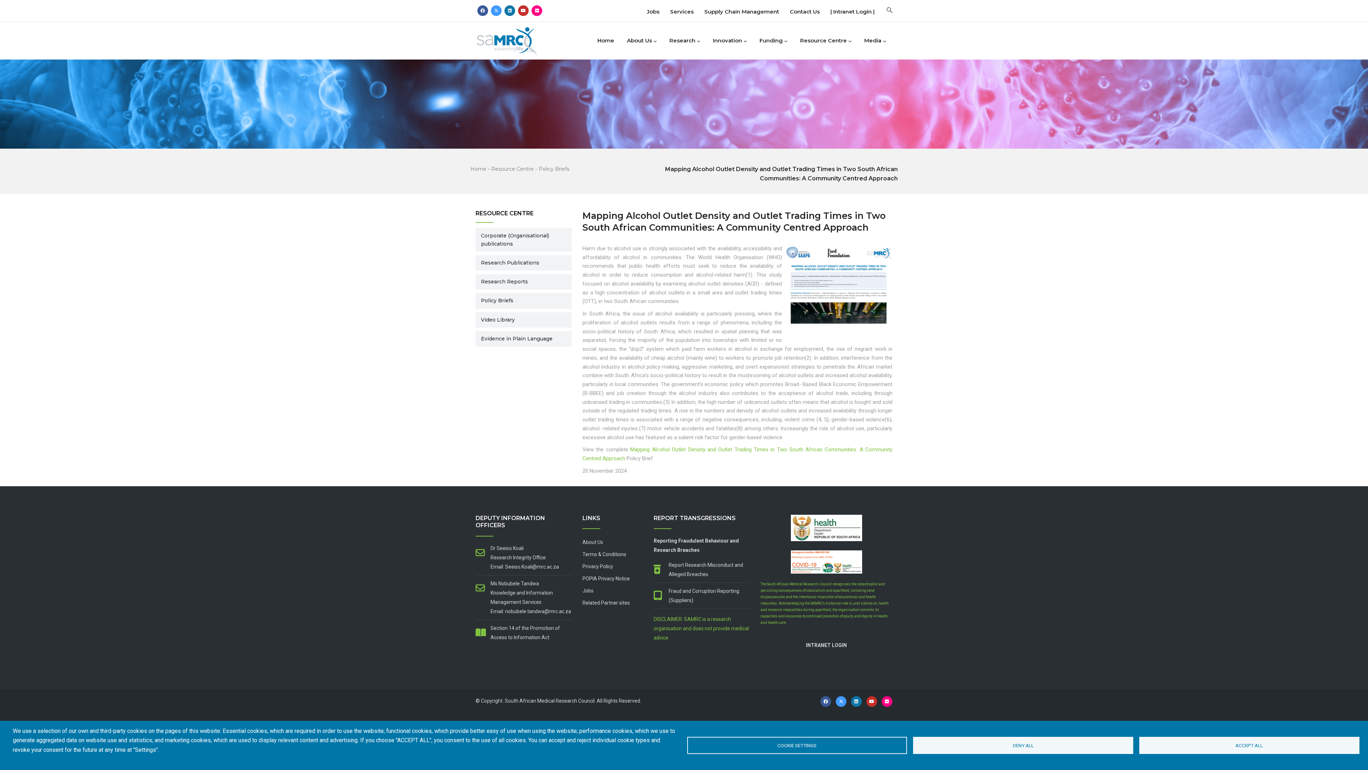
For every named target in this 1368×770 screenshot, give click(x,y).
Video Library (498, 320)
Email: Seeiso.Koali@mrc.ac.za (525, 567)
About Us (639, 40)
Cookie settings (797, 745)
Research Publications (510, 263)
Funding (771, 40)
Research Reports (504, 281)
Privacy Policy (597, 566)
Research (682, 40)
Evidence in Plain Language (517, 338)
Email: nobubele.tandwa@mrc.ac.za (531, 611)
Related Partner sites (606, 603)
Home (605, 40)
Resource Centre (823, 40)
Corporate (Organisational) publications (515, 239)
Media (872, 40)
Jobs (653, 11)
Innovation (727, 40)
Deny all (1023, 745)
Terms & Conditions (604, 554)
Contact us (805, 11)
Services (682, 11)
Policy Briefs (554, 169)
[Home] (518, 39)
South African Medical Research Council (550, 701)
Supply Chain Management (741, 11)
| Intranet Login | (852, 11)
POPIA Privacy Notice (606, 578)
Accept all (1249, 745)
